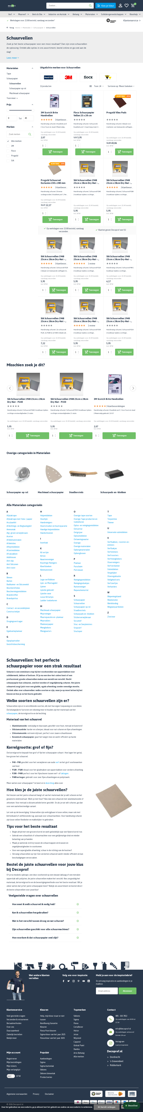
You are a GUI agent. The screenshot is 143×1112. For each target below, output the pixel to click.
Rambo (77, 1049)
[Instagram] (73, 981)
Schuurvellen (15, 83)
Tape (9, 74)
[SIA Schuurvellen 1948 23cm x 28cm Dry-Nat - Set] (54, 307)
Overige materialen (82, 546)
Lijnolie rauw (45, 593)
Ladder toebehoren (48, 600)
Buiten (9, 581)
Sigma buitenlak (47, 1066)
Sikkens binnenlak (47, 1073)
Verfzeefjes (112, 583)
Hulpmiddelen (46, 515)
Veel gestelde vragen (16, 1016)
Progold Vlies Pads (116, 112)
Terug (11, 28)
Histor (76, 1031)
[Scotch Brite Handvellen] (115, 384)
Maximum (28, 118)
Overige (77, 543)
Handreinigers (46, 522)
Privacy (36, 1094)
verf (57, 762)
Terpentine (112, 519)
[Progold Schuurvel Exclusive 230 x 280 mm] (54, 169)
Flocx (13, 151)
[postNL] (115, 1094)
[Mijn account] (120, 6)
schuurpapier (12, 713)
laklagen (64, 773)
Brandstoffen (12, 595)
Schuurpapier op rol (17, 88)
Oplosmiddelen (80, 536)
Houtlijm (44, 519)
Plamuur (77, 563)
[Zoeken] (90, 5)
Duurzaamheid (13, 1031)
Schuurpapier (38, 28)
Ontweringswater (81, 539)
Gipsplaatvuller (13, 641)
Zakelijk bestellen (14, 1034)
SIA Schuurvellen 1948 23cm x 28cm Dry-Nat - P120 (86, 258)
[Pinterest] (79, 981)
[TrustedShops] (96, 1094)
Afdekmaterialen (14, 540)
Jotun (76, 1034)
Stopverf (78, 628)
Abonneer (127, 991)
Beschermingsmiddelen (16, 591)
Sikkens (43, 1070)
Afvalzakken (12, 554)
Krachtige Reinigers (48, 563)
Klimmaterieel (46, 570)
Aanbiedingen (46, 1059)
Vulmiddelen (112, 569)
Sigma (42, 1062)
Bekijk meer (12, 1038)
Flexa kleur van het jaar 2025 (52, 1038)
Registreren (12, 1059)
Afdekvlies (11, 543)
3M (12, 146)
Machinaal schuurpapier (19, 93)
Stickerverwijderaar (82, 617)
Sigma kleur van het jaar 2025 (52, 1034)
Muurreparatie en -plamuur (51, 617)
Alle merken (16, 141)
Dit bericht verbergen (106, 1107)
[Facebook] (63, 981)
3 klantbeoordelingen (61, 120)
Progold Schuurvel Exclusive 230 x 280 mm (53, 181)
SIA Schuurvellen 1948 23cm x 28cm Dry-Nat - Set (53, 320)
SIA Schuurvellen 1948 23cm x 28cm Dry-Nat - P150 (118, 320)
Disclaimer (49, 1094)
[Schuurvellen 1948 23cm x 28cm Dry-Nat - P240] (28, 384)
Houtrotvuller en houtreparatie (53, 526)
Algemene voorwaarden (17, 1094)
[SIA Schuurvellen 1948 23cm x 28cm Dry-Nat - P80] (120, 245)
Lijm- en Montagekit (49, 583)
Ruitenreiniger (80, 587)
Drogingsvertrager (15, 621)
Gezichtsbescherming (16, 644)
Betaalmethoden (14, 1023)
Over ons (10, 1027)
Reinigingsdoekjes (81, 583)
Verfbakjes (112, 548)
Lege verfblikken (47, 579)
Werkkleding (112, 603)
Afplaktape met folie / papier (19, 519)
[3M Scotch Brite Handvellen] (54, 101)
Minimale (12, 118)
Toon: (96, 86)
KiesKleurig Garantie (49, 1023)
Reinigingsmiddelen (82, 580)
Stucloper (78, 631)
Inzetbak (44, 543)
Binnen (9, 577)
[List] (90, 86)
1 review (91, 264)
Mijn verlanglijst (13, 1070)
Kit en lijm (44, 552)
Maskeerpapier (46, 624)
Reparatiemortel (81, 590)
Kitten (43, 556)
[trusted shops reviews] (111, 20)
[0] (132, 6)
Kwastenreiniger (47, 559)
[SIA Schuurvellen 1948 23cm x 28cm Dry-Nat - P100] (87, 307)
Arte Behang (79, 1053)
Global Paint (79, 1045)
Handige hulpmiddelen (49, 529)
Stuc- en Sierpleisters (83, 624)
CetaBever (78, 1027)
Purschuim (78, 566)
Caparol (77, 1042)
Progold (14, 156)
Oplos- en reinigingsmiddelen (86, 525)
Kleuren (43, 1027)
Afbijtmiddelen (13, 547)
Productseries (46, 1077)
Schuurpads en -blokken (84, 614)
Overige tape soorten (83, 515)
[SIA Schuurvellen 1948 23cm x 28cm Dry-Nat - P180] (120, 169)
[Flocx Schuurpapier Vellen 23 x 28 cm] (87, 101)
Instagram (119, 1041)
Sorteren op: (113, 86)
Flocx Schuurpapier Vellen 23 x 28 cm (84, 114)
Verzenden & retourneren (17, 1019)
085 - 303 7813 (121, 1016)
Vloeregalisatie (114, 576)
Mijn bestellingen (14, 1062)
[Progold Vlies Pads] (120, 101)
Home (17, 28)
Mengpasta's (45, 631)
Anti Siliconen (12, 564)
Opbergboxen (80, 553)
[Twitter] (68, 981)
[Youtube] (84, 981)
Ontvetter (78, 529)
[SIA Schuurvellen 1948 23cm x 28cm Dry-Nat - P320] (54, 245)
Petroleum (78, 570)
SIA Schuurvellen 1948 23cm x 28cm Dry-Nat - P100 (86, 320)
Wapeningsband (114, 596)
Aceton (10, 536)
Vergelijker (112, 573)
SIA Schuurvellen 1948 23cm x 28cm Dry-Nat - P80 (118, 258)
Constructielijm (13, 612)
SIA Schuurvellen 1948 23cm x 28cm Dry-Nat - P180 (118, 182)
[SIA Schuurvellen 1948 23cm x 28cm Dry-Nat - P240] (87, 169)
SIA (12, 160)
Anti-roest (11, 568)
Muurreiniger (45, 614)
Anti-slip (10, 561)
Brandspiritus (12, 598)
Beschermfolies (13, 588)
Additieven (11, 557)
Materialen (27, 28)
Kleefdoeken (45, 566)
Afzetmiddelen (13, 550)
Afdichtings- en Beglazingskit (19, 526)
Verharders (112, 587)
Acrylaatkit (11, 522)
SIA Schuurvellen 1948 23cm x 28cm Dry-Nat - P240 (86, 182)
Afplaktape (12, 515)
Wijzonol (77, 1038)
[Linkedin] (89, 981)
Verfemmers (112, 552)
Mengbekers (45, 628)
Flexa (76, 1023)
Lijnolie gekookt (47, 590)
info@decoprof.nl (123, 1029)
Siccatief (78, 621)
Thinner (110, 522)
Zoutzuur (111, 617)
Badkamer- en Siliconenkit (18, 584)
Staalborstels (80, 610)
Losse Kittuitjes (46, 597)
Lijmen (43, 586)
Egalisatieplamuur (14, 631)
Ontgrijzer (78, 532)
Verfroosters (112, 555)
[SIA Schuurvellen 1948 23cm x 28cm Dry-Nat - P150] (120, 307)
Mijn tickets (12, 1066)
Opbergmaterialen (82, 550)
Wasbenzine (112, 600)
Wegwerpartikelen (115, 607)
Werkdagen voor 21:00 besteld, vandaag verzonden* (32, 20)
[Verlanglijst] (126, 6)
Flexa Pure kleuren (48, 1031)
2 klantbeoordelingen (127, 187)
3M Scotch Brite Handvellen (49, 114)
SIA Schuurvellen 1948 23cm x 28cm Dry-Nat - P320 (53, 258)
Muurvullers (45, 621)
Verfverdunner (113, 566)
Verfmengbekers (114, 559)
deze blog (49, 783)
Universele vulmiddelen (117, 532)
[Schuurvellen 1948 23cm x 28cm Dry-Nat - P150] (71, 384)
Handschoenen (46, 533)
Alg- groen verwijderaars (17, 533)
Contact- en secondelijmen (18, 608)
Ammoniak (11, 529)
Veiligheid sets (113, 580)
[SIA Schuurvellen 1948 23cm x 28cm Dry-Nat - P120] (87, 245)
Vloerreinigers (113, 562)
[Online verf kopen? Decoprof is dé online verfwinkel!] (12, 5)
